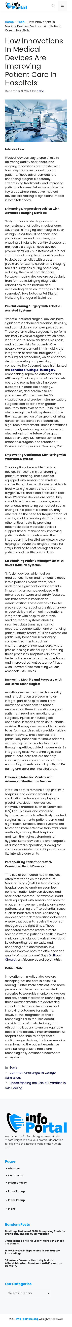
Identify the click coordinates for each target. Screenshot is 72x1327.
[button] (53, 6)
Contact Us (15, 1175)
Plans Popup (16, 1191)
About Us (14, 1168)
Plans (12, 1209)
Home (9, 22)
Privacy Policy (17, 1182)
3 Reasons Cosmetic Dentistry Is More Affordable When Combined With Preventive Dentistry (33, 1263)
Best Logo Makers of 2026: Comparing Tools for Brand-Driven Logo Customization (35, 1232)
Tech (20, 22)
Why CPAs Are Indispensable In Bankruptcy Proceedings (32, 1252)
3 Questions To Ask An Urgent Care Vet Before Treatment (34, 1242)
